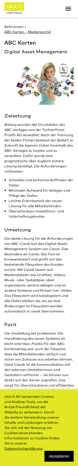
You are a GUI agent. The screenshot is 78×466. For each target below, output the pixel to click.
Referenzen (14, 26)
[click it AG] (14, 8)
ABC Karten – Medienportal (27, 31)
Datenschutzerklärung (23, 448)
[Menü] (68, 8)
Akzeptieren (59, 456)
